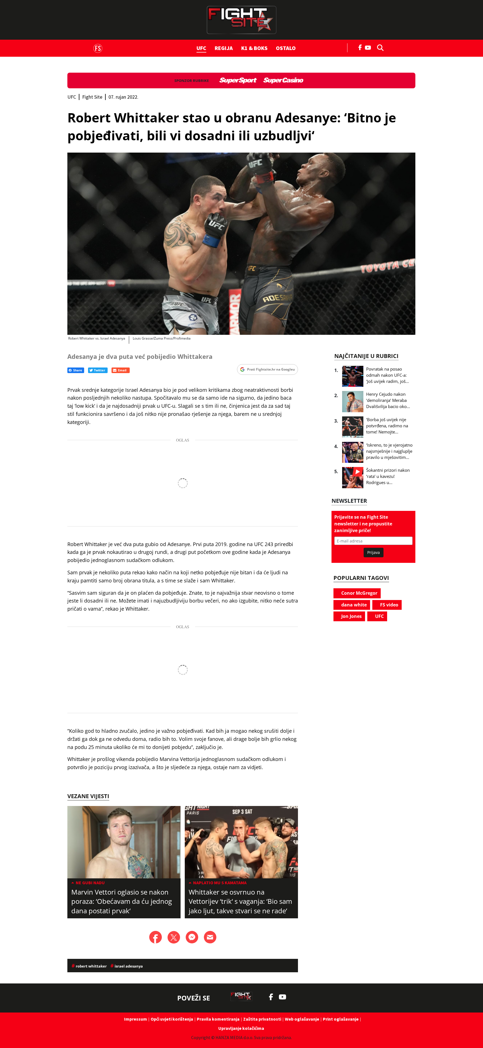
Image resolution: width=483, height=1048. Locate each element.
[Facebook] (360, 47)
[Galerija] (241, 244)
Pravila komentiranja (218, 1019)
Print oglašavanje (341, 1019)
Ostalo (286, 47)
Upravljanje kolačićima (241, 1028)
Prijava (373, 552)
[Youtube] (369, 47)
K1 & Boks (254, 47)
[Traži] (378, 47)
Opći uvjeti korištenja (172, 1019)
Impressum (135, 1019)
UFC (201, 47)
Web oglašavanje (302, 1019)
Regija (224, 47)
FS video (388, 605)
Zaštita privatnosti (262, 1019)
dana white (353, 605)
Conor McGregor (358, 593)
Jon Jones (351, 616)
